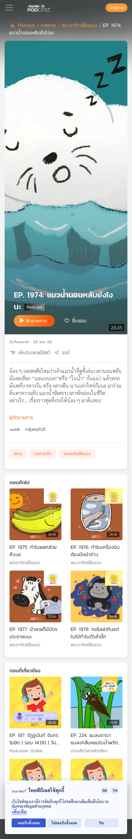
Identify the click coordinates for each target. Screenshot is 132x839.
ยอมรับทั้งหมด (29, 823)
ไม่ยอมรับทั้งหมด (64, 823)
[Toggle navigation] (9, 7)
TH (114, 790)
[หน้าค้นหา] (102, 7)
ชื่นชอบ (79, 320)
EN (105, 790)
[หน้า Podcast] (51, 7)
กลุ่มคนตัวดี (35, 429)
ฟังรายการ (36, 320)
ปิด (101, 823)
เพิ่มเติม (19, 811)
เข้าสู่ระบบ (116, 7)
